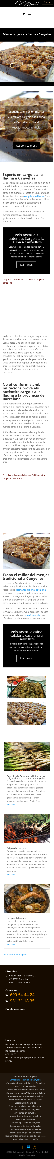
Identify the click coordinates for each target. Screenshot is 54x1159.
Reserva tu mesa (26, 145)
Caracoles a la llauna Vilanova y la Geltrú (25, 1093)
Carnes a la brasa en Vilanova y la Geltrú (26, 1089)
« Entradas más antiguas (15, 954)
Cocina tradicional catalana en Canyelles (25, 1083)
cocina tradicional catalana (31, 589)
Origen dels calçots (16, 848)
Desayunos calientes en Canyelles (25, 1126)
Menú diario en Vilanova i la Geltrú (25, 1099)
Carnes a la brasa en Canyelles (25, 1109)
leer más (11, 804)
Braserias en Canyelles (25, 1102)
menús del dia (32, 615)
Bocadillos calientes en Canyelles (25, 1129)
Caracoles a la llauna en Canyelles (25, 1079)
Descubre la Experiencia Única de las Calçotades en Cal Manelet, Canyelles (26, 777)
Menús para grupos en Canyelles (25, 1132)
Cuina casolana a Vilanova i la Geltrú (25, 1096)
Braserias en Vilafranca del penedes (25, 1106)
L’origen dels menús (17, 918)
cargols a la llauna (34, 196)
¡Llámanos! (26, 264)
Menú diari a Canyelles (25, 1086)
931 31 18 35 (22, 1001)
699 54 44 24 (22, 994)
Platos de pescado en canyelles (25, 1122)
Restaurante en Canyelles (25, 1076)
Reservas (47, 2)
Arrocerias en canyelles (25, 1112)
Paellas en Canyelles (25, 1119)
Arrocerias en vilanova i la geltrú (25, 1116)
